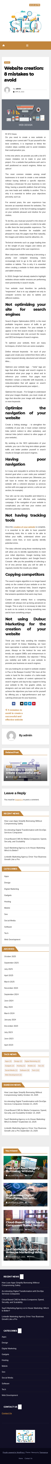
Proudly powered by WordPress (14, 1452)
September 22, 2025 (17, 1256)
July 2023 (8, 1032)
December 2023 (11, 1026)
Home (21, 1458)
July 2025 (8, 969)
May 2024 (8, 1007)
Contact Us (28, 1458)
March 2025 (9, 982)
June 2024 (8, 1001)
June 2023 (8, 1039)
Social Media (10, 921)
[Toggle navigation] (27, 45)
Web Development (12, 940)
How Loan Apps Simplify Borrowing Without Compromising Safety (23, 1171)
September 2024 (11, 994)
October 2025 (10, 956)
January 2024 (10, 1020)
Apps (6, 876)
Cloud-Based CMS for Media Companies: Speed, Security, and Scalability (25, 1225)
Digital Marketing (11, 889)
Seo (6, 914)
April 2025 (8, 975)
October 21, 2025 (16, 1202)
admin (18, 89)
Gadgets (8, 895)
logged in (19, 800)
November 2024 (11, 988)
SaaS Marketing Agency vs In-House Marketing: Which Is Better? (25, 1252)
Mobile (7, 908)
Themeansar (43, 1452)
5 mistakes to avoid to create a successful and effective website (22, 772)
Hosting (7, 902)
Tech (6, 933)
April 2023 (8, 1045)
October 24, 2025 (16, 1175)
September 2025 (11, 963)
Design (7, 62)
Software (8, 927)
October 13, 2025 (16, 1229)
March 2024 (9, 1013)
